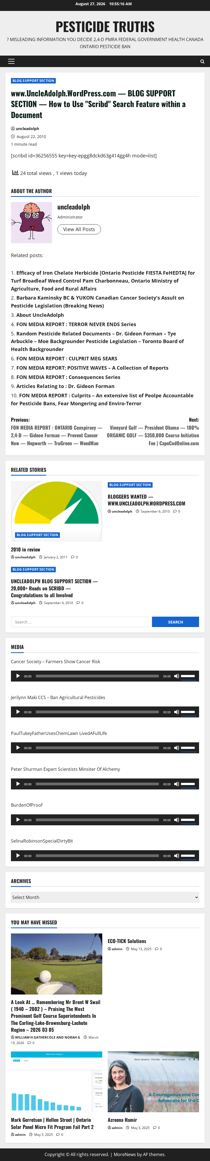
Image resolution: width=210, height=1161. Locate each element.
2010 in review (25, 549)
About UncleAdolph (40, 315)
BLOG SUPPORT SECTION (33, 80)
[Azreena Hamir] (153, 1082)
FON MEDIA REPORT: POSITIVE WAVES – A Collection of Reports (92, 367)
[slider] (188, 675)
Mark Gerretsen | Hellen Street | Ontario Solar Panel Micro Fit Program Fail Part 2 (52, 1123)
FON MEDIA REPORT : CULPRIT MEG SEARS (66, 358)
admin (117, 949)
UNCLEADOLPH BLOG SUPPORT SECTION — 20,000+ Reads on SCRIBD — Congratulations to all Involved (54, 587)
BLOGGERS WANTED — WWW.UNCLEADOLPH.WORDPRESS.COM (146, 500)
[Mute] (176, 676)
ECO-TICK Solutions (127, 940)
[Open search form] (202, 61)
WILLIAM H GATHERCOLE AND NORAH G (47, 1037)
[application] (105, 676)
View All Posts (79, 229)
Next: (153, 431)
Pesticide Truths (105, 26)
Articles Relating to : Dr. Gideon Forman (65, 386)
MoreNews (125, 1154)
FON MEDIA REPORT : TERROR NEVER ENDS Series (76, 324)
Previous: (57, 431)
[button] (11, 61)
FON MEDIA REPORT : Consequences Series (68, 377)
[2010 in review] (56, 511)
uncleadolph (27, 128)
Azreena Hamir (122, 1119)
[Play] (18, 676)
